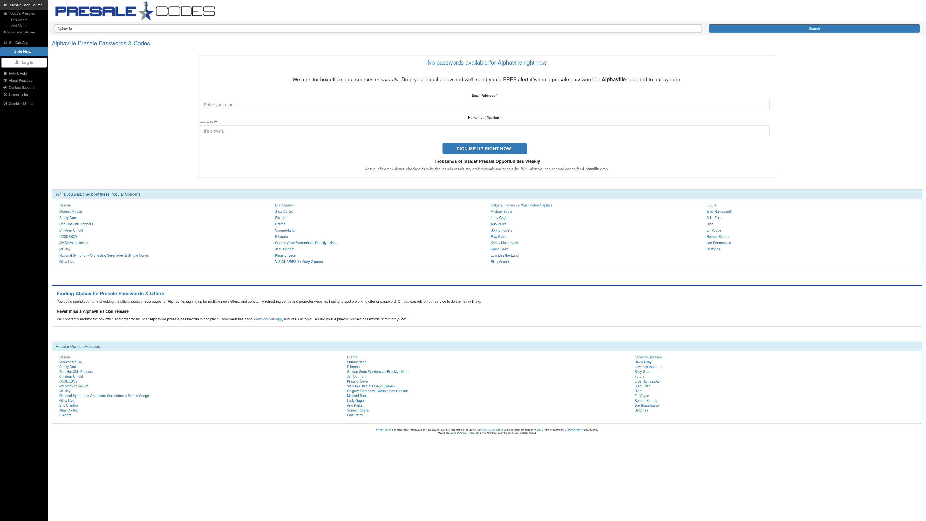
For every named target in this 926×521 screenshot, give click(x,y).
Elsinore (281, 217)
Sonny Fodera (501, 230)
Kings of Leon (285, 255)
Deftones (713, 249)
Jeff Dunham (284, 249)
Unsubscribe (17, 94)
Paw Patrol (499, 236)
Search (814, 28)
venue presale (574, 429)
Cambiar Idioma (20, 103)
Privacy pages (468, 432)
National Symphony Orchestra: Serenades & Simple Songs (104, 255)
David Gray (499, 249)
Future (712, 205)
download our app (268, 318)
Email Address (484, 95)
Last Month (18, 25)
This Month (18, 19)
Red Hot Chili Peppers (76, 223)
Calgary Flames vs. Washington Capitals (521, 205)
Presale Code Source (24, 4)
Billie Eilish (714, 217)
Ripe (710, 223)
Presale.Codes (383, 429)
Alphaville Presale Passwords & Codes (101, 43)
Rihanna (281, 236)
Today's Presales (21, 13)
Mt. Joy (64, 249)
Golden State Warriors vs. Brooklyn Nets (305, 242)
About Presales (19, 80)
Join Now (24, 51)
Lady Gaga (499, 217)
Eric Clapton (284, 205)
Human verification (484, 117)
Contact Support (20, 87)
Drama (280, 223)
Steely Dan (67, 217)
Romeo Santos (718, 236)
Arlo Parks (498, 223)
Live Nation (497, 429)
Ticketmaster (483, 429)
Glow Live (66, 261)
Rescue (65, 205)
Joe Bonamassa (719, 242)
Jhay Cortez (284, 211)
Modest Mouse (70, 211)
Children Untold (71, 230)
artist (539, 429)
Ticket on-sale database (19, 32)
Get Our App (17, 42)
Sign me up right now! (485, 148)
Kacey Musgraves (504, 242)
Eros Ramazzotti (719, 211)
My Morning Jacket (73, 242)
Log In (26, 62)
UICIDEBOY (68, 236)
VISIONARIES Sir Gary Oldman (299, 261)
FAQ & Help (17, 73)
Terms (453, 432)
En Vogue (714, 230)
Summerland (285, 230)
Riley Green (500, 261)
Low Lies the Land (505, 255)
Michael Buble (501, 211)
